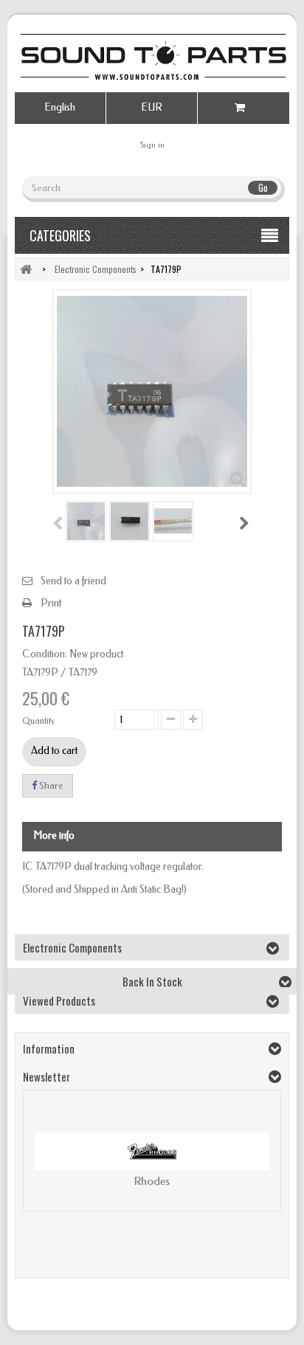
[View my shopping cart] (243, 108)
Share (50, 785)
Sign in (152, 145)
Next (245, 523)
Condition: (44, 654)
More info (54, 835)
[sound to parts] (152, 57)
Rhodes (152, 1181)
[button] (42, 1162)
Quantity (38, 721)
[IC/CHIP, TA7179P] (86, 521)
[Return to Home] (25, 269)
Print (51, 603)
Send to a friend (73, 581)
